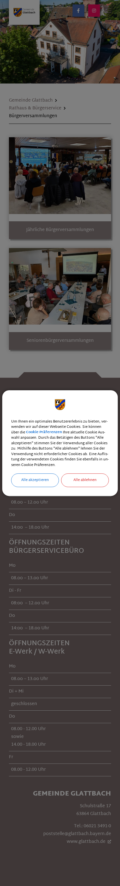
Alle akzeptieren (35, 480)
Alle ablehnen (85, 480)
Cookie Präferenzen (44, 432)
